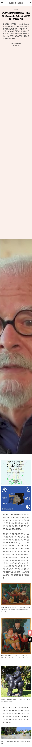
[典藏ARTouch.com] (16, 3)
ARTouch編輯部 (16, 43)
